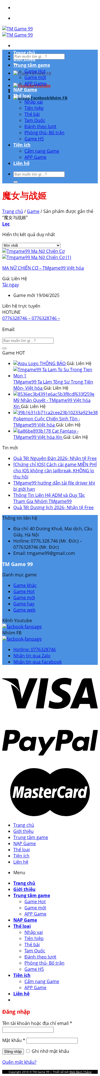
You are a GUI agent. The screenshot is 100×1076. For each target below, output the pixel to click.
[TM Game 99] (17, 32)
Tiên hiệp (34, 108)
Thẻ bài (32, 114)
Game (33, 211)
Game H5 (34, 139)
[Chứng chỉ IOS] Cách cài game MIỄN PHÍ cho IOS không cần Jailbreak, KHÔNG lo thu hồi (55, 470)
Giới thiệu (24, 59)
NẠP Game (25, 90)
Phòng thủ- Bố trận (44, 133)
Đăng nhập (13, 1051)
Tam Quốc (34, 120)
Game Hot (35, 71)
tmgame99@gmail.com (41, 329)
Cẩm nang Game (41, 151)
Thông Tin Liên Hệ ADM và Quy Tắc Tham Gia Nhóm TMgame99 (49, 498)
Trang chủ (24, 53)
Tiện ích (22, 145)
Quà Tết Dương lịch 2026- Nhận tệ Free (53, 507)
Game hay (23, 604)
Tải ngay (10, 285)
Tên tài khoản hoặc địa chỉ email (37, 1023)
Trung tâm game (31, 65)
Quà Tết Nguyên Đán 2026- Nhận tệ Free (55, 458)
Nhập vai (33, 102)
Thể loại (22, 96)
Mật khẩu (13, 1040)
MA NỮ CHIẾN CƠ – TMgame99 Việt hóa (43, 268)
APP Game (35, 83)
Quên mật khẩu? (19, 1062)
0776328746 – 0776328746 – (31, 318)
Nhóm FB (58, 97)
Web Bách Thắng (80, 1072)
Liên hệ (21, 163)
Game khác (25, 585)
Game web (24, 610)
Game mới (35, 77)
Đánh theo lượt (40, 126)
